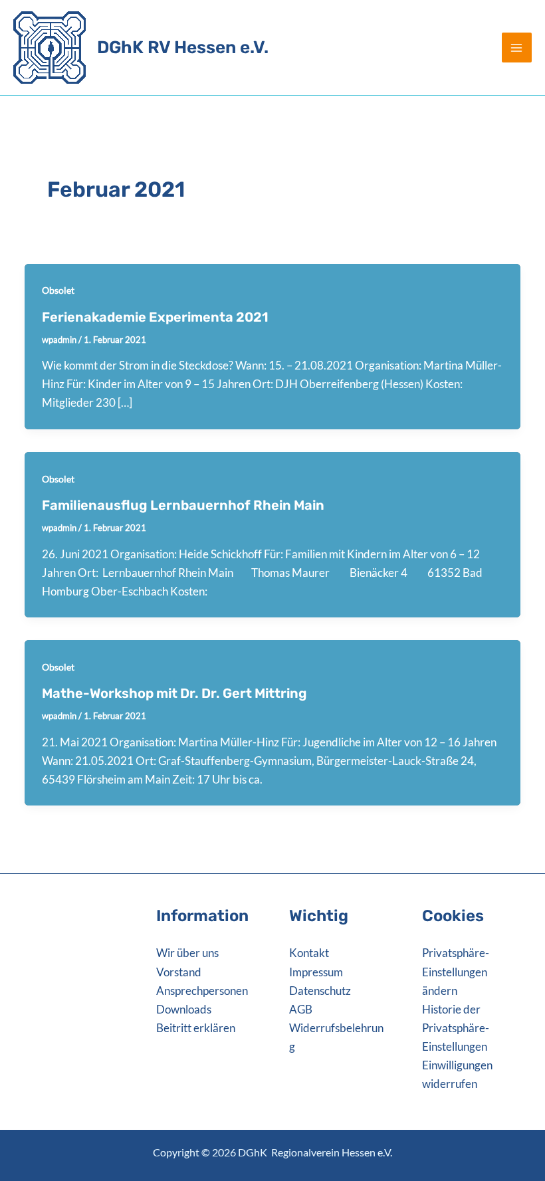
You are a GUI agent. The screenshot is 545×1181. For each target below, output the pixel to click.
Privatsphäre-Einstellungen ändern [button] (455, 971)
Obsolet (58, 290)
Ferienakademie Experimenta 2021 (155, 317)
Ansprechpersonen (202, 991)
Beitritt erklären (195, 1028)
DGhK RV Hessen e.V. (183, 47)
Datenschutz (320, 991)
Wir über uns (187, 953)
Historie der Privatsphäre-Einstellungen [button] (455, 1027)
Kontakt (309, 953)
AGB (300, 1009)
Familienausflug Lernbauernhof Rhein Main (183, 505)
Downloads (183, 1009)
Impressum (316, 972)
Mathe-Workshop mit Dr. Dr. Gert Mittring (174, 693)
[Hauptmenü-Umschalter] (517, 48)
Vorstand (178, 972)
